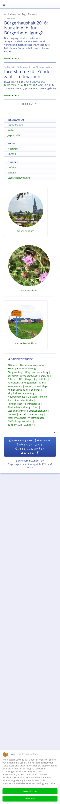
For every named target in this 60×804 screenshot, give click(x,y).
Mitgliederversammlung (21, 393)
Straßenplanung (38, 410)
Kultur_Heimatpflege (36, 386)
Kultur (11, 130)
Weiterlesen (11, 58)
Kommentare (15, 386)
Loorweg (35, 389)
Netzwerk (13, 148)
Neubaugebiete (16, 396)
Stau (35, 407)
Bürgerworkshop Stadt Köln (23, 375)
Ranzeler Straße (24, 400)
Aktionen (13, 365)
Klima (42, 382)
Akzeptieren (30, 791)
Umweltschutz (16, 125)
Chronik (12, 153)
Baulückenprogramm (32, 365)
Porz (10, 400)
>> (36, 103)
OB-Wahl (33, 396)
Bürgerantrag (15, 372)
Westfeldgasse (36, 417)
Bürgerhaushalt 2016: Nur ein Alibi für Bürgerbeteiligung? (26, 28)
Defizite (12, 167)
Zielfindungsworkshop (20, 421)
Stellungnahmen (17, 410)
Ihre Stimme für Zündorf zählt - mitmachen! (29, 73)
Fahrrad (12, 379)
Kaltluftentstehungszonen (22, 382)
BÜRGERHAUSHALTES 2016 (19, 85)
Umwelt (12, 414)
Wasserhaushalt (17, 417)
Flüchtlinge (25, 379)
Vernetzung (36, 414)
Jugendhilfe (14, 135)
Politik (43, 396)
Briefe (11, 368)
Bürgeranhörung (26, 368)
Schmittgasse (32, 403)
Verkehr (12, 172)
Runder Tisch (15, 403)
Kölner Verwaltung (18, 389)
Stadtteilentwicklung (19, 177)
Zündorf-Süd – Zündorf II (21, 424)
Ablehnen (30, 798)
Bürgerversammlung (36, 372)
